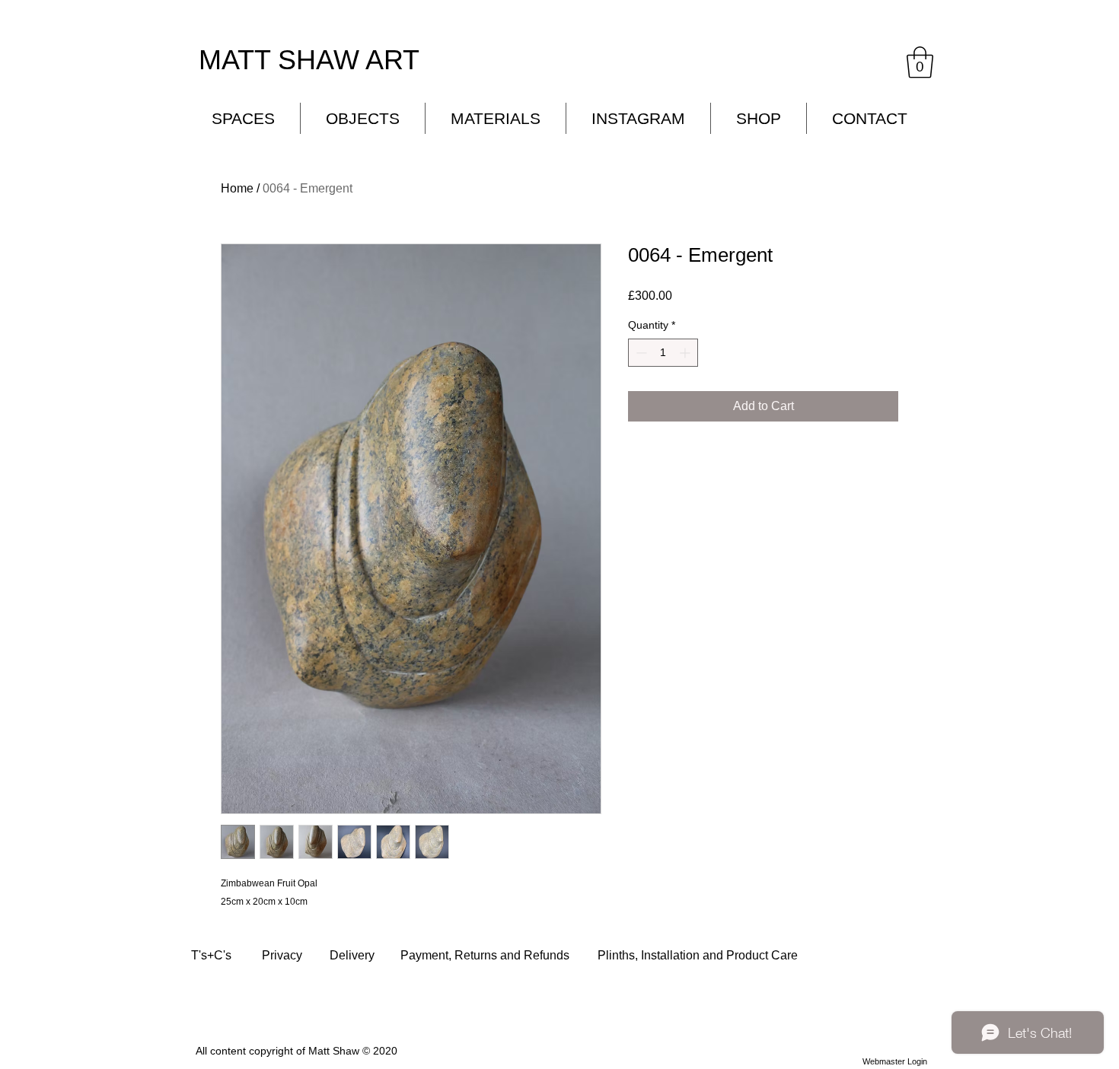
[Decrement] (639, 352)
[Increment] (686, 352)
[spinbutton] (663, 352)
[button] (920, 62)
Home (237, 188)
